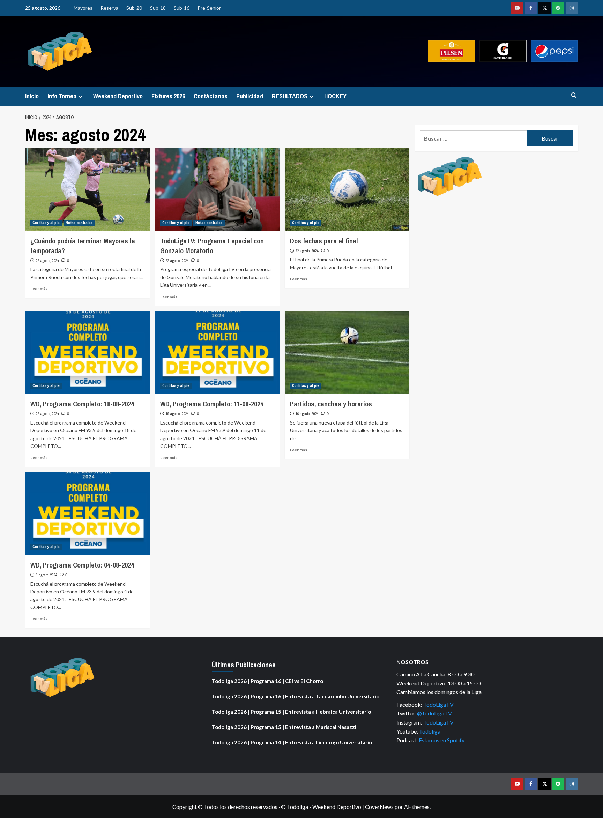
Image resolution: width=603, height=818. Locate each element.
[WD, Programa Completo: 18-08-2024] (87, 352)
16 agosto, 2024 (307, 413)
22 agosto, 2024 (47, 260)
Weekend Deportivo (118, 96)
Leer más (38, 288)
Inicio (32, 96)
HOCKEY (335, 96)
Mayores (83, 8)
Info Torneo (61, 96)
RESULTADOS (289, 96)
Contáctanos (211, 96)
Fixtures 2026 (168, 96)
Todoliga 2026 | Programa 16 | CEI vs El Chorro (267, 681)
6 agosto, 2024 (46, 574)
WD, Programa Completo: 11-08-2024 (211, 403)
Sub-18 (158, 8)
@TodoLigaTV (434, 713)
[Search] (574, 95)
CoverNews (379, 806)
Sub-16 (181, 8)
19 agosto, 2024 (177, 413)
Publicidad (249, 96)
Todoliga (429, 731)
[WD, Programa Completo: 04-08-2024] (87, 513)
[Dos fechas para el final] (347, 189)
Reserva (109, 8)
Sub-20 (134, 8)
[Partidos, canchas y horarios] (347, 352)
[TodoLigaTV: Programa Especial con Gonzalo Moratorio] (217, 189)
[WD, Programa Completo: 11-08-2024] (217, 352)
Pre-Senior (209, 8)
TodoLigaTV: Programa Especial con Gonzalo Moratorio (212, 245)
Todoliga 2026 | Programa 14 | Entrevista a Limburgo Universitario (292, 742)
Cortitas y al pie (46, 222)
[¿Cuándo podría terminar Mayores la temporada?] (87, 189)
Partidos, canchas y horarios (331, 403)
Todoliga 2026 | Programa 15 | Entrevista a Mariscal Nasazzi (284, 727)
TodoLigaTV (438, 704)
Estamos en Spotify (441, 740)
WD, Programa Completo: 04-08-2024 (82, 565)
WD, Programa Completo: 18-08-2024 (82, 403)
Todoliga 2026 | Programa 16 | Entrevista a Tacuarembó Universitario (295, 696)
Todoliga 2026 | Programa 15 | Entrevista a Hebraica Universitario (291, 711)
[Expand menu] (80, 97)
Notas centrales (79, 222)
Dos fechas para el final (324, 241)
